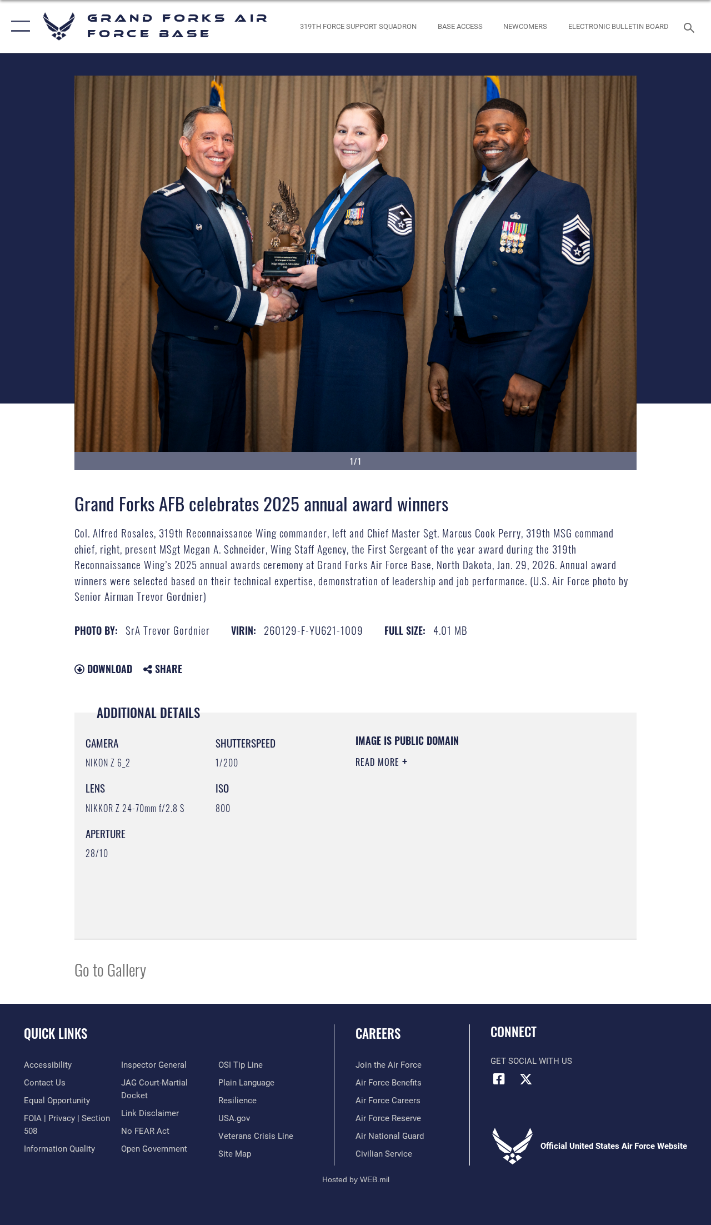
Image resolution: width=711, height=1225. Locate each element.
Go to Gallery (110, 969)
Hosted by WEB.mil (355, 1179)
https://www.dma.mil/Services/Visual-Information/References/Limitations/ (455, 856)
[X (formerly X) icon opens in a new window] (526, 1078)
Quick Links (55, 1033)
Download (108, 668)
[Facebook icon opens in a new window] (498, 1078)
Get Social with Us (531, 1061)
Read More (379, 762)
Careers (378, 1033)
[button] (18, 26)
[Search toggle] (691, 26)
